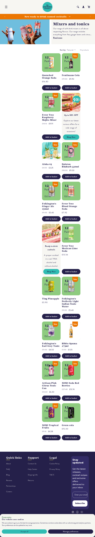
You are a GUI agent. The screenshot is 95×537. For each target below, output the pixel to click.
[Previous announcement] (5, 16)
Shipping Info (33, 475)
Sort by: (63, 50)
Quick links (14, 457)
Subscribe (80, 503)
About (8, 463)
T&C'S (51, 475)
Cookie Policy (54, 463)
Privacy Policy (54, 469)
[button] (6, 7)
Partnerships (11, 486)
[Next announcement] (90, 16)
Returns (31, 480)
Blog (8, 475)
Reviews (9, 480)
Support (33, 457)
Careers (9, 491)
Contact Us (32, 463)
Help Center (32, 469)
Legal (53, 457)
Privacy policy (6, 517)
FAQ (8, 469)
